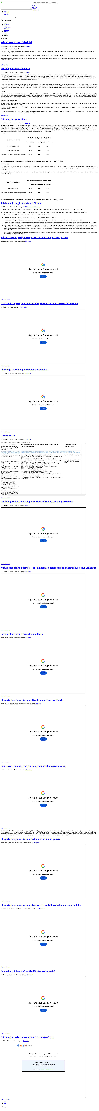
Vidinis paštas (35, 10)
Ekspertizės (28, 241)
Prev (5, 1103)
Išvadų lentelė (8, 435)
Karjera (34, 8)
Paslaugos (27, 46)
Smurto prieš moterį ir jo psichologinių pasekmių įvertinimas (33, 766)
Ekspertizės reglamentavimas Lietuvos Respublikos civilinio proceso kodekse (41, 905)
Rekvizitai (34, 7)
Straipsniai (6, 14)
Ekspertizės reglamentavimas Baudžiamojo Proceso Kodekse (33, 700)
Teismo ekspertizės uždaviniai (16, 42)
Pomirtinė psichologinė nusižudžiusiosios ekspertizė (28, 971)
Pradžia (34, 6)
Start (5, 1102)
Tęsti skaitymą (4, 64)
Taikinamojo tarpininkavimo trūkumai (21, 203)
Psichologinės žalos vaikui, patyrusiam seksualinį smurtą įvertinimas (37, 501)
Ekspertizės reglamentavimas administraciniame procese (30, 839)
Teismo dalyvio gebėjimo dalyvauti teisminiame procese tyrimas (34, 237)
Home (5, 34)
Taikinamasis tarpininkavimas (32, 207)
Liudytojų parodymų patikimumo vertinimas (24, 369)
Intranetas (6, 11)
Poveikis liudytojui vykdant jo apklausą (22, 633)
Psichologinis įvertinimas (14, 119)
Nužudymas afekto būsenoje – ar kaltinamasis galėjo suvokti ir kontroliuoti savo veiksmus (48, 567)
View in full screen (5, 299)
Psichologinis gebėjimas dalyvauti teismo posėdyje (27, 1037)
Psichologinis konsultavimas (15, 68)
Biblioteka (6, 12)
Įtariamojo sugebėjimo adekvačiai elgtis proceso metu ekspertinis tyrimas (39, 303)
